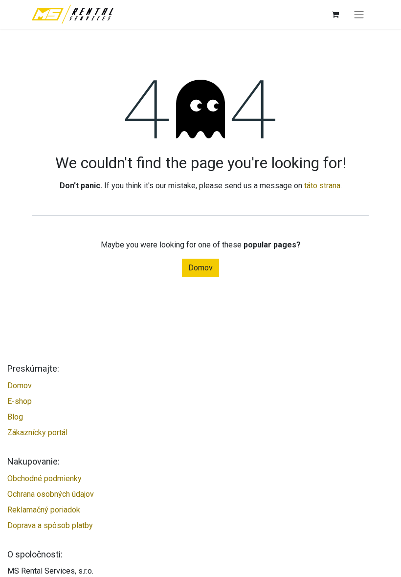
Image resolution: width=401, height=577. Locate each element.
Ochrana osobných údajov (50, 494)
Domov (200, 267)
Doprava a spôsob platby (50, 525)
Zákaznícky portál (37, 432)
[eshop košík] (335, 14)
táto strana (322, 185)
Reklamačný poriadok (43, 509)
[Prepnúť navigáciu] (359, 14)
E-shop (19, 401)
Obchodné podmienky (44, 478)
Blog (15, 417)
